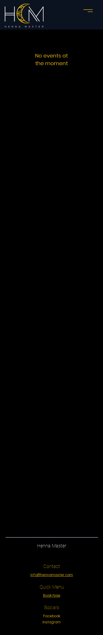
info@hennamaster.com (51, 575)
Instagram (52, 622)
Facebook (51, 616)
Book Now (51, 596)
